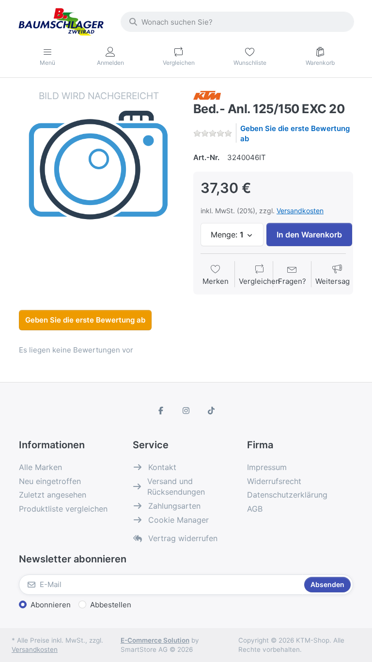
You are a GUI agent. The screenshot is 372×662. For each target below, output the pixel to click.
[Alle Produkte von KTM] (207, 94)
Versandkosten (300, 210)
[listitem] (99, 169)
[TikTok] (211, 410)
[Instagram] (186, 410)
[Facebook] (161, 410)
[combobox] (237, 22)
